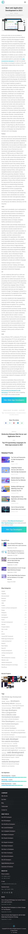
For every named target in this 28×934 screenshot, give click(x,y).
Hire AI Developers (6, 820)
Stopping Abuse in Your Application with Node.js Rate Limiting (18, 499)
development (18, 703)
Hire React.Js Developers (7, 849)
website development (10, 762)
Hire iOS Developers (6, 859)
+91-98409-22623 (5, 876)
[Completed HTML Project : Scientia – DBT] (4, 685)
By (15, 410)
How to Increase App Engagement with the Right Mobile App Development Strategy (15, 560)
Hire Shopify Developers (7, 838)
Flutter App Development (18, 705)
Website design (5, 759)
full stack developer (6, 708)
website (17, 757)
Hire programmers (6, 732)
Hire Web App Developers (14, 400)
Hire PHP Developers (6, 817)
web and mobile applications (10, 750)
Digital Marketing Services (7, 863)
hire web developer (10, 739)
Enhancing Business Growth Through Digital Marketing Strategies (16, 569)
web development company (12, 755)
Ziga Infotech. (15, 930)
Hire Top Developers (14, 530)
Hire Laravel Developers (9, 728)
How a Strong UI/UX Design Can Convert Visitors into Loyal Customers (16, 544)
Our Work (3, 799)
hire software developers (21, 412)
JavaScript (15, 743)
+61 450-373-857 (5, 878)
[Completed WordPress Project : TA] (11, 685)
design (3, 701)
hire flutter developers (19, 721)
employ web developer (7, 705)
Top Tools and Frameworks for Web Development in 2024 (18, 459)
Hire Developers (8, 721)
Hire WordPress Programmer (7, 743)
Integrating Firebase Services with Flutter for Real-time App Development (18, 470)
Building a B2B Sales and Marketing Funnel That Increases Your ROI (17, 488)
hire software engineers (14, 414)
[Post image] (5, 460)
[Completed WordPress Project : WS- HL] (23, 679)
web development (15, 753)
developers (14, 701)
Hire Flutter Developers (7, 852)
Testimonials (4, 806)
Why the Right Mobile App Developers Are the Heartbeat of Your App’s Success (16, 577)
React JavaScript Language (8, 748)
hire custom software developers (10, 719)
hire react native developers (8, 734)
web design (4, 752)
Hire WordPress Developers (8, 824)
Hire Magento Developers (7, 834)
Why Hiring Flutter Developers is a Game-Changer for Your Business (15, 552)
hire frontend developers (10, 724)
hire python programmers (18, 732)
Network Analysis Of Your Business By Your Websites (18, 479)
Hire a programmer (9, 712)
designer (8, 701)
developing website (8, 703)
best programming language (10, 412)
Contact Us (4, 810)
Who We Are (4, 796)
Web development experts (8, 757)
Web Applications (22, 750)
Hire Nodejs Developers (7, 845)
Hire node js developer (20, 730)
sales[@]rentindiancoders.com (8, 883)
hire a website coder (9, 715)
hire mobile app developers (8, 730)
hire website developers (10, 741)
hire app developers (9, 710)
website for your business (8, 766)
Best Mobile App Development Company (11, 698)
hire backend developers (10, 717)
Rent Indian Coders (20, 748)
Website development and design (10, 764)
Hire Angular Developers (7, 842)
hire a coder (16, 708)
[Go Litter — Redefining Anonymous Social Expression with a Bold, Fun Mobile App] (11, 679)
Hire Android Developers (7, 856)
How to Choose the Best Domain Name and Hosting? (18, 508)
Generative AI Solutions (7, 866)
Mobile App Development (10, 746)
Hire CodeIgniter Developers (8, 831)
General (4, 20)
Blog (2, 803)
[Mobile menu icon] (25, 2)
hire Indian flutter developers (8, 726)
